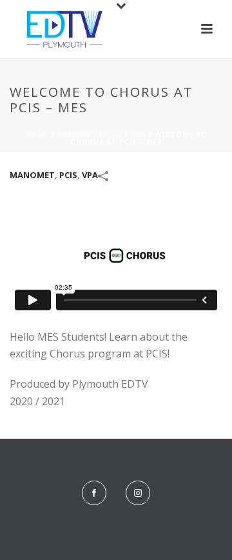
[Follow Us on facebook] (94, 493)
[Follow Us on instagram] (138, 493)
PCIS (113, 134)
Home (36, 134)
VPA (138, 134)
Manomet (77, 134)
